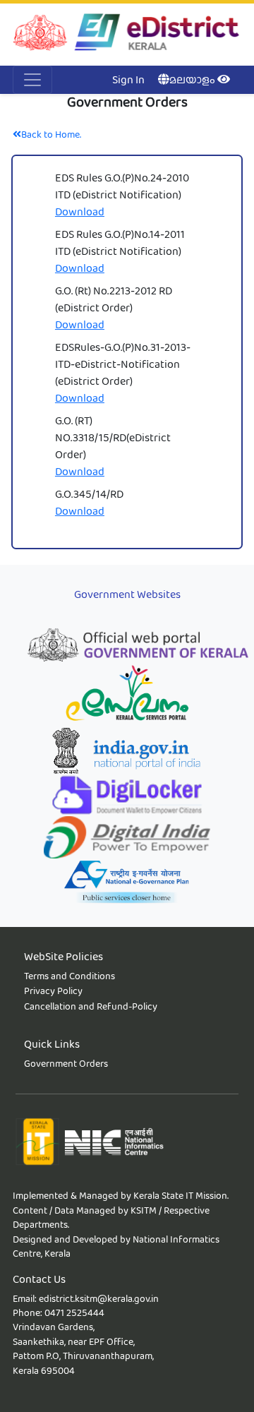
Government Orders (66, 1063)
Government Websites (127, 594)
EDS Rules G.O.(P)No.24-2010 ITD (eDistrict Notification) (122, 186)
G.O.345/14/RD (89, 494)
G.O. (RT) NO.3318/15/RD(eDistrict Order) (113, 437)
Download (79, 211)
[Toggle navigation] (32, 80)
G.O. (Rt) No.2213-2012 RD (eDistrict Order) (113, 299)
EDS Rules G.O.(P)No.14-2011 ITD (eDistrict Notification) (120, 242)
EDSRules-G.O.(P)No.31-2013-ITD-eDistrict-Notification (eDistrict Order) (122, 364)
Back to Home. (51, 134)
